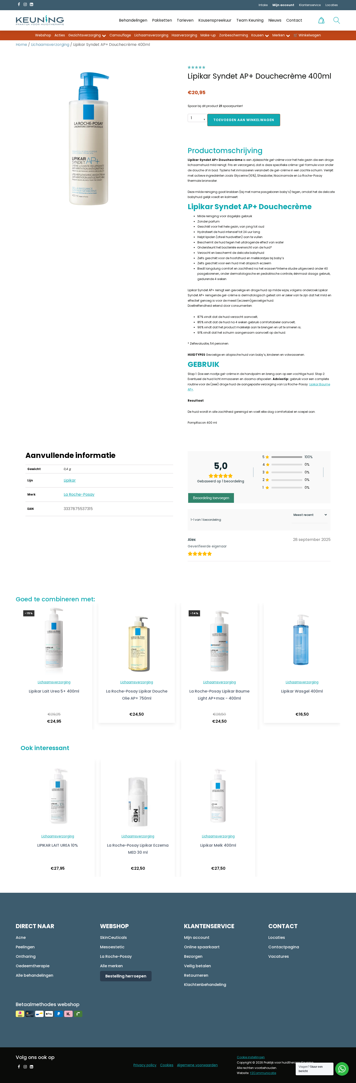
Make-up (208, 35)
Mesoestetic (112, 947)
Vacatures (278, 956)
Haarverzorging (184, 35)
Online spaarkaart (202, 947)
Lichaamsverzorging (151, 35)
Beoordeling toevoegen (211, 498)
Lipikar (70, 480)
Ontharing (26, 956)
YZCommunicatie (263, 1073)
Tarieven (185, 20)
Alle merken (111, 966)
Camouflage (120, 35)
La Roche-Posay (79, 494)
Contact (294, 20)
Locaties (331, 5)
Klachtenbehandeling (205, 984)
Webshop (43, 35)
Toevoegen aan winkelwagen (243, 119)
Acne (21, 937)
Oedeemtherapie (32, 966)
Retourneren (196, 975)
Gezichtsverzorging (84, 35)
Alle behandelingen (34, 975)
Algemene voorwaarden (197, 1065)
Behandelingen (133, 20)
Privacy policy (144, 1065)
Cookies (166, 1065)
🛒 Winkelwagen (307, 35)
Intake (263, 5)
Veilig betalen (197, 966)
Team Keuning (249, 20)
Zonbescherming (233, 35)
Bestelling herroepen (125, 976)
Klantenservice (310, 5)
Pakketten (162, 20)
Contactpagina (283, 947)
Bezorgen (193, 956)
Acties (59, 35)
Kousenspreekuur (215, 20)
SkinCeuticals (113, 937)
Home (21, 44)
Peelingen (25, 947)
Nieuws (274, 20)
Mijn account (196, 937)
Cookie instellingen (251, 1057)
